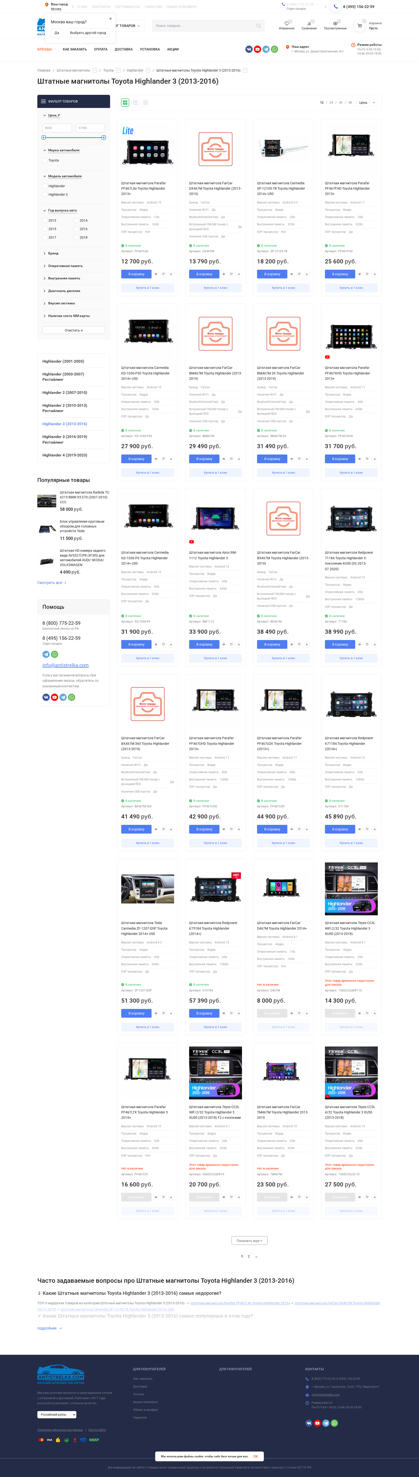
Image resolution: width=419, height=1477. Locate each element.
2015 (52, 229)
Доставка (140, 1386)
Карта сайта (97, 1430)
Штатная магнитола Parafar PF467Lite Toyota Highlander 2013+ (240, 1303)
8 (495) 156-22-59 (358, 6)
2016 (84, 229)
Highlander (135, 70)
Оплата (138, 1394)
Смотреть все (49, 583)
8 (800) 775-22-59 (300, 4)
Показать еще (248, 1241)
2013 (52, 220)
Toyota (108, 70)
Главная (43, 70)
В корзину (137, 274)
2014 (84, 220)
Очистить (73, 330)
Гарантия (140, 1417)
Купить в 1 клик (147, 288)
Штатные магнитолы (73, 70)
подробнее (47, 1328)
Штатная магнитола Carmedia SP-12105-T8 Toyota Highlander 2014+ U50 (117, 1309)
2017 (52, 237)
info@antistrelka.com (65, 665)
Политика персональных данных (60, 1430)
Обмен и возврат (145, 1410)
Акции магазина (145, 1402)
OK (255, 1456)
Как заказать (143, 1378)
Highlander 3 (58, 194)
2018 (84, 237)
